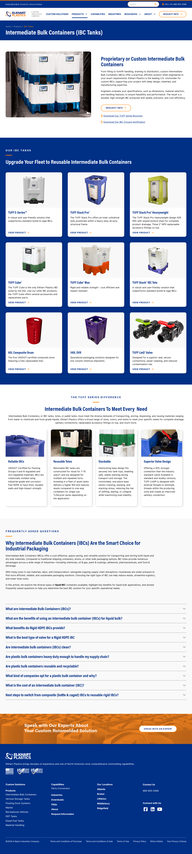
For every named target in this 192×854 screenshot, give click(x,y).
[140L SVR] (96, 330)
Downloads (57, 799)
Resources (130, 14)
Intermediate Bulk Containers (21, 794)
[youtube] (159, 809)
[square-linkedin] (152, 809)
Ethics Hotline (156, 841)
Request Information (62, 814)
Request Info (171, 14)
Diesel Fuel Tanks (15, 820)
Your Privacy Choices (176, 841)
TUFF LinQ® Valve (142, 352)
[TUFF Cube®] (34, 260)
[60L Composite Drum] (34, 330)
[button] (96, 608)
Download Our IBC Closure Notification (124, 122)
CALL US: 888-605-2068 (175, 4)
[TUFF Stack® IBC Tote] (158, 260)
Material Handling (15, 825)
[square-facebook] (145, 809)
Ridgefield (102, 808)
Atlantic (101, 789)
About (148, 14)
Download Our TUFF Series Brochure (123, 115)
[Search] (155, 4)
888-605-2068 (151, 790)
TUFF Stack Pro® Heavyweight (150, 212)
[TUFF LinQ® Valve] (158, 330)
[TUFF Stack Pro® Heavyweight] (158, 190)
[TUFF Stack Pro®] (96, 190)
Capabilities (98, 14)
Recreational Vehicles (17, 811)
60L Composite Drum (21, 352)
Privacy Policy (139, 841)
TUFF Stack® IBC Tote (144, 282)
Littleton (101, 798)
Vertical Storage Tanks (18, 798)
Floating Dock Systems (18, 803)
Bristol (100, 794)
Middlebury (103, 803)
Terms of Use (123, 841)
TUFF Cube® (15, 282)
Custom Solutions (57, 14)
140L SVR (75, 352)
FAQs (54, 804)
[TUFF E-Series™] (34, 190)
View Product (17, 232)
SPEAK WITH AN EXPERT (158, 728)
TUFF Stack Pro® (80, 212)
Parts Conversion (60, 788)
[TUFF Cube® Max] (96, 260)
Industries (114, 14)
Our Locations (105, 784)
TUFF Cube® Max (80, 282)
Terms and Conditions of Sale (99, 841)
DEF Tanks (11, 816)
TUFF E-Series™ (17, 212)
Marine (9, 807)
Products (78, 14)
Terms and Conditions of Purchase (66, 841)
